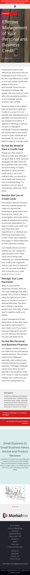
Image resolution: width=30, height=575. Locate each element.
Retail (15, 541)
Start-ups (15, 544)
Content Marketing (15, 528)
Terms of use (15, 559)
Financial (5, 13)
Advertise (15, 553)
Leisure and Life (15, 536)
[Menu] (15, 6)
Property (15, 539)
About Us (15, 551)
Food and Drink (15, 534)
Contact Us (15, 556)
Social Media (15, 526)
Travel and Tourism (15, 547)
